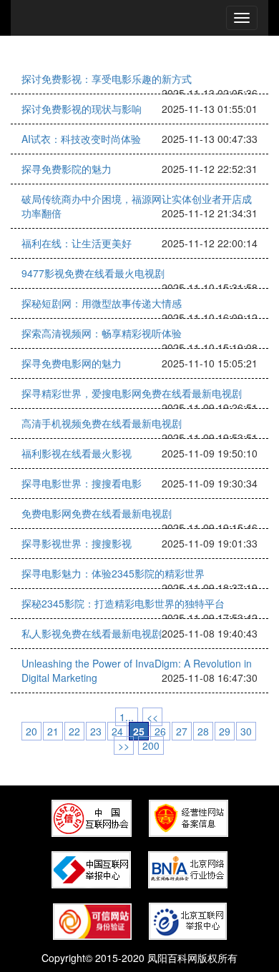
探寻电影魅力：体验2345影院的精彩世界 (113, 573)
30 (246, 731)
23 (96, 731)
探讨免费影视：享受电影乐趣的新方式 (106, 78)
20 (31, 731)
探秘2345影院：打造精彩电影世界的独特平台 (123, 603)
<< (152, 717)
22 (74, 731)
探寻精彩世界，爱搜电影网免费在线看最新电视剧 (131, 393)
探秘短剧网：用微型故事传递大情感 (101, 303)
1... (126, 717)
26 (160, 731)
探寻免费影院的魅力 (66, 169)
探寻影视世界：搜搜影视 (76, 543)
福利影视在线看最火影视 (76, 453)
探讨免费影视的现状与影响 (81, 108)
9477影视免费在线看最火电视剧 (93, 273)
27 (181, 731)
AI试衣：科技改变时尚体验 (81, 139)
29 (224, 731)
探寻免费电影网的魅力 (71, 363)
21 (53, 731)
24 (117, 731)
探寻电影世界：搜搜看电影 (81, 483)
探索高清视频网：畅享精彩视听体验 (101, 333)
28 (203, 731)
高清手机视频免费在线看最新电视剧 (101, 423)
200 (151, 745)
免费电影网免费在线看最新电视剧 (96, 513)
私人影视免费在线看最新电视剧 (91, 633)
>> (123, 745)
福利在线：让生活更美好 (76, 243)
